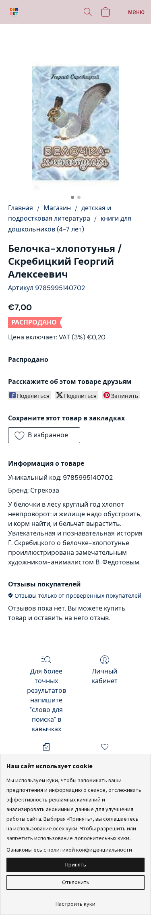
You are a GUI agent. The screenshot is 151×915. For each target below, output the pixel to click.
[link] (75, 901)
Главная (20, 208)
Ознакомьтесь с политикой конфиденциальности (69, 849)
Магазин (57, 208)
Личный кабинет (105, 676)
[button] (14, 12)
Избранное (104, 758)
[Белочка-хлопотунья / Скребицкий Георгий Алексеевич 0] (75, 123)
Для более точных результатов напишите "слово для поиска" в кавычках (46, 700)
